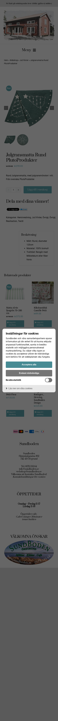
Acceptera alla (29, 364)
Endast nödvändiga (29, 373)
